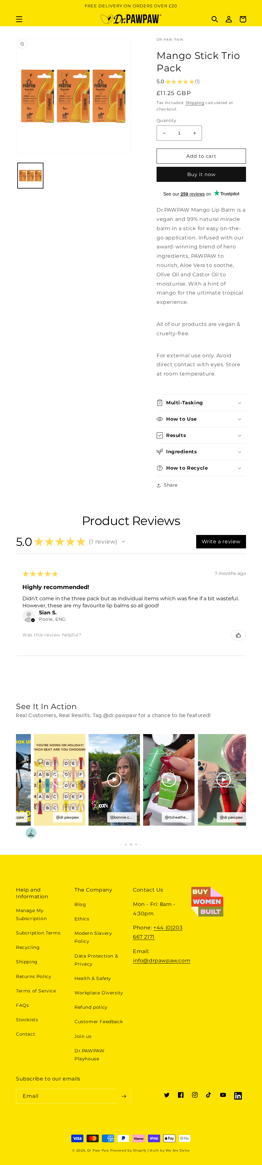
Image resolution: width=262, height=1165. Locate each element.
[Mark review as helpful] (238, 635)
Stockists (27, 1020)
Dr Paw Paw (98, 1150)
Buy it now (201, 174)
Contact (25, 1034)
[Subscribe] (124, 1096)
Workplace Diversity (98, 993)
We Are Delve (177, 1150)
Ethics (81, 919)
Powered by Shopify (128, 1150)
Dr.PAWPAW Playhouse (89, 1055)
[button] (19, 19)
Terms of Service (36, 991)
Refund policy (91, 1007)
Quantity (166, 120)
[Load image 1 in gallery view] (30, 176)
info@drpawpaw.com (161, 961)
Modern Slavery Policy (93, 937)
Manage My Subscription (31, 914)
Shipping (195, 102)
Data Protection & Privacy (96, 960)
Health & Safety (92, 978)
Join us (82, 1036)
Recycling (28, 947)
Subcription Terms (38, 933)
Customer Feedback (98, 1021)
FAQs (22, 1005)
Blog (80, 904)
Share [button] (171, 485)
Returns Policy (33, 976)
